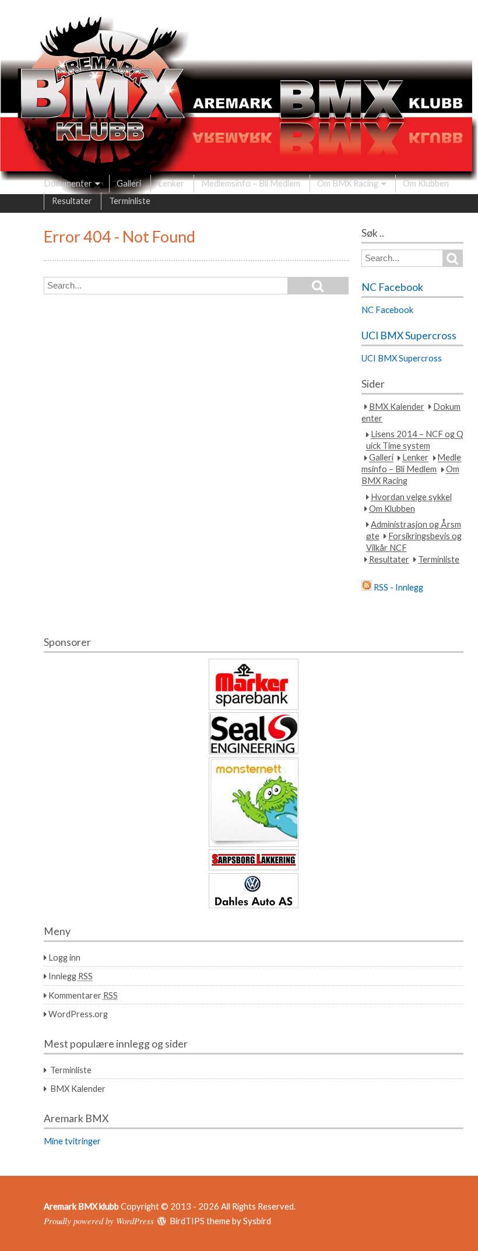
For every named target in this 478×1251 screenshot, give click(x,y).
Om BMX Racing (347, 183)
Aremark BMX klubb (81, 1206)
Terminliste (129, 200)
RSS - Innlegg (398, 587)
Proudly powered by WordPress (99, 1221)
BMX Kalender (396, 406)
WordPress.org (78, 1013)
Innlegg (70, 976)
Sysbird (257, 1220)
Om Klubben (426, 183)
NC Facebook (392, 287)
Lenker (171, 183)
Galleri (129, 183)
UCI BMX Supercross (408, 335)
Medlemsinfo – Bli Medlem (250, 183)
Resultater (72, 200)
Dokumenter (68, 183)
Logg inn (64, 957)
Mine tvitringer (72, 1141)
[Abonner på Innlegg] (366, 587)
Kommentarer (83, 995)
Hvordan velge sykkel (411, 496)
